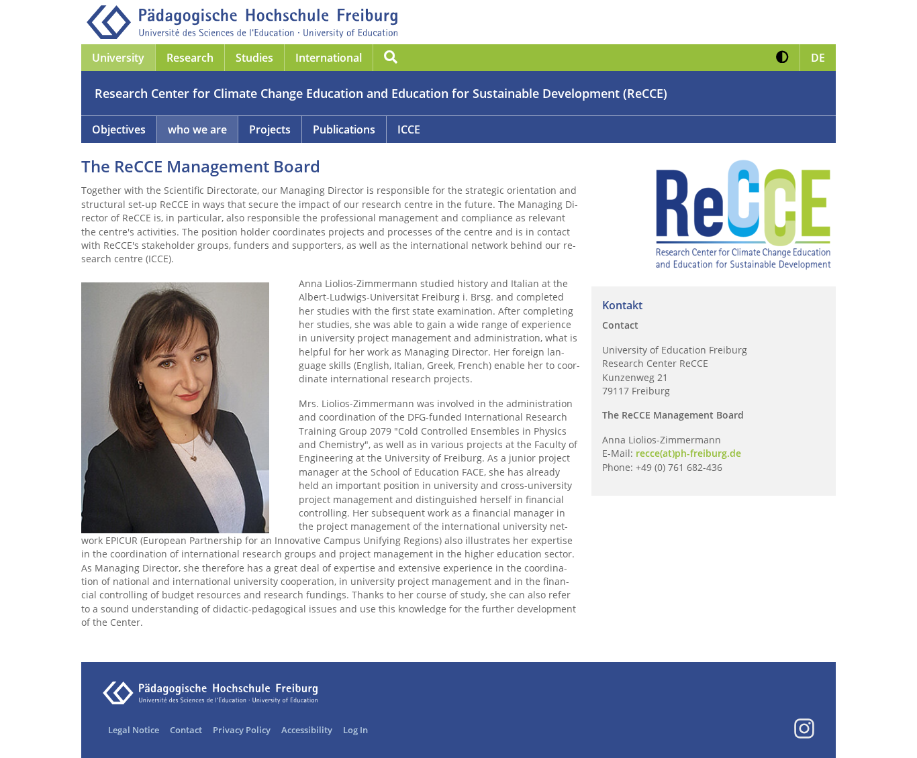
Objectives (119, 129)
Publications (344, 129)
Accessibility (306, 730)
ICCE (408, 129)
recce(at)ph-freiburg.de (688, 453)
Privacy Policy (242, 730)
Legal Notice (133, 730)
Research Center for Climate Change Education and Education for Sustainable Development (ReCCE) (381, 93)
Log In (355, 730)
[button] (782, 57)
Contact (186, 730)
